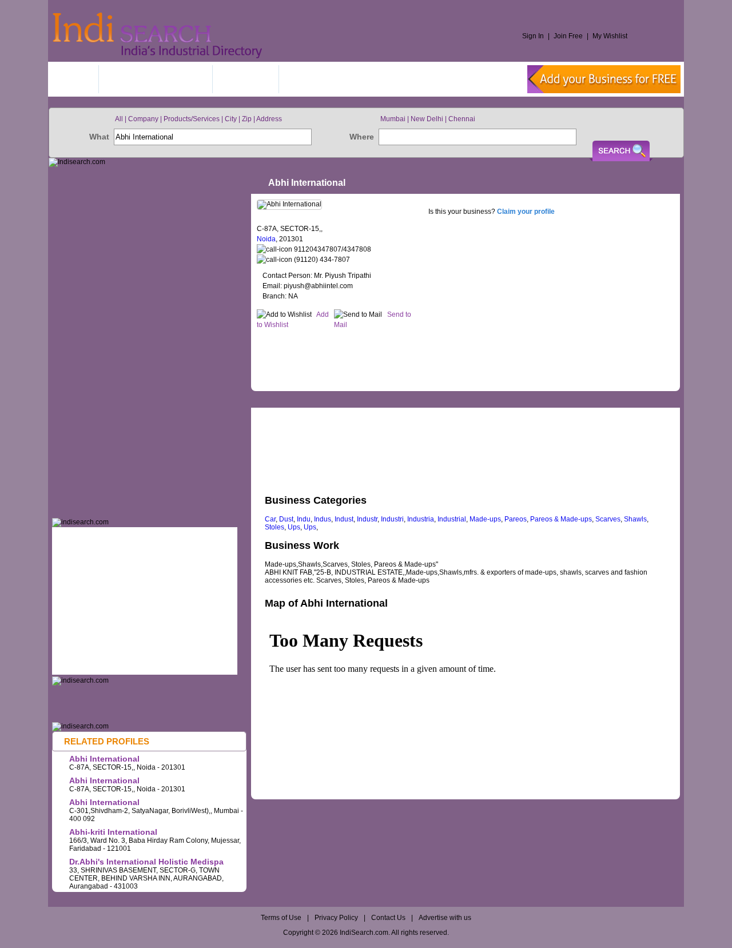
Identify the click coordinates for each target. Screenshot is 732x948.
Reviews (419, 412)
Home (75, 79)
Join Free (568, 36)
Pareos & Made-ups (561, 519)
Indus (322, 519)
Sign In (533, 36)
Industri (392, 519)
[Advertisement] (465, 358)
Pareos (515, 519)
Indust (344, 519)
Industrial (451, 519)
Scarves (607, 519)
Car (270, 519)
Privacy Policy (336, 918)
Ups (294, 527)
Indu (304, 519)
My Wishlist (609, 36)
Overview (292, 412)
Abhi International (104, 758)
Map (357, 412)
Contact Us (388, 918)
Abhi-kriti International (113, 832)
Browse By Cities (330, 79)
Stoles (274, 527)
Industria (420, 519)
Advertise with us (445, 918)
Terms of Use (282, 918)
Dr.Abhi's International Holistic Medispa (146, 861)
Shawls (635, 519)
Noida (266, 239)
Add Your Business (155, 79)
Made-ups (485, 519)
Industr (367, 519)
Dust (286, 519)
